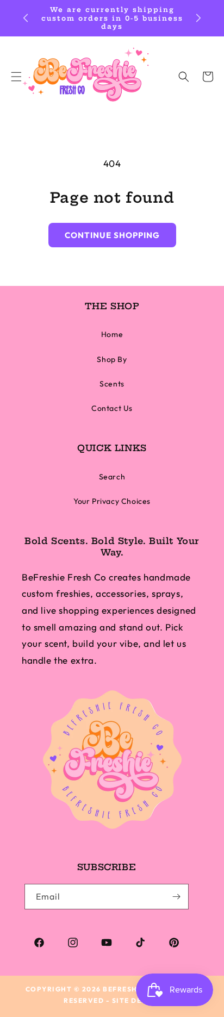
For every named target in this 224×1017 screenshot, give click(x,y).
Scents (112, 384)
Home (112, 334)
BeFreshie (124, 989)
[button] (184, 77)
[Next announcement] (198, 18)
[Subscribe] (176, 896)
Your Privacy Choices (112, 501)
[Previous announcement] (26, 18)
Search (112, 477)
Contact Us (112, 408)
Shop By (112, 359)
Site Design (136, 1000)
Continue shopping (112, 235)
